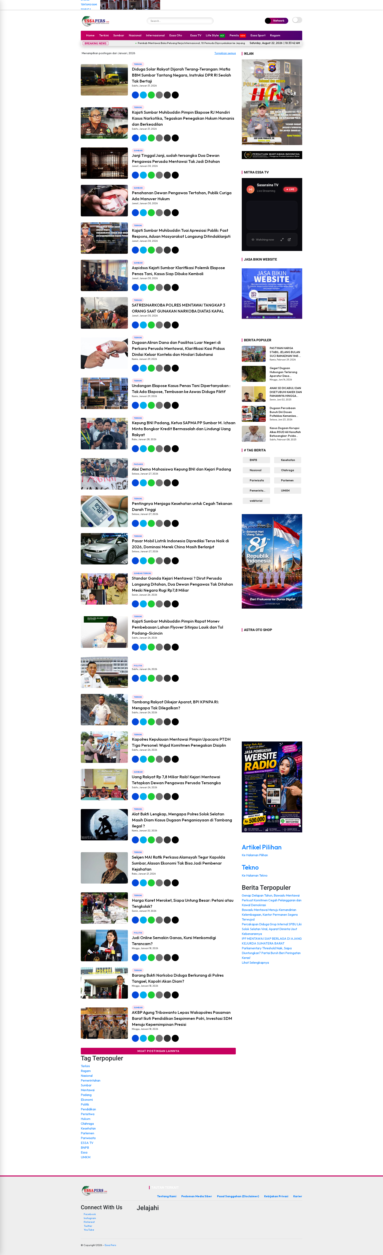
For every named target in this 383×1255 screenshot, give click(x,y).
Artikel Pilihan (262, 847)
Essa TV (195, 35)
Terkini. (138, 64)
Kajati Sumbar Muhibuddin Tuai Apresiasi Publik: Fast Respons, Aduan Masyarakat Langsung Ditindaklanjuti (181, 233)
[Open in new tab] (289, 239)
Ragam (275, 35)
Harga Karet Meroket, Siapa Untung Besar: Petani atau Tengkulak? (182, 903)
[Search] (209, 20)
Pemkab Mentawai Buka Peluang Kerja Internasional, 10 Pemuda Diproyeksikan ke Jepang (135, 43)
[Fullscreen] (282, 239)
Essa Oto (175, 35)
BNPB (85, 1148)
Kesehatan (88, 1128)
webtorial (255, 501)
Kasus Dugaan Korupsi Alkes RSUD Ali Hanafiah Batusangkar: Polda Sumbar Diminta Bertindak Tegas (285, 432)
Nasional (135, 35)
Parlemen (87, 1133)
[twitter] (143, 95)
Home (90, 35)
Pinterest (89, 1221)
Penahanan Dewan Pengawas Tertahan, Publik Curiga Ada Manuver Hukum (182, 195)
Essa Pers (110, 1245)
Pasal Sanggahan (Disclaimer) (238, 1196)
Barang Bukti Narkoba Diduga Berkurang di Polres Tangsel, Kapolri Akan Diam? (178, 978)
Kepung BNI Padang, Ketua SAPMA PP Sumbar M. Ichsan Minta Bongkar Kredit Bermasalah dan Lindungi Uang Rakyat (183, 428)
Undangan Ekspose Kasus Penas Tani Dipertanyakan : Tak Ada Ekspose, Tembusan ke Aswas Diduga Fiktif (181, 388)
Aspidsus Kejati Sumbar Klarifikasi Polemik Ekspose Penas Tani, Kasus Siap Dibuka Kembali (178, 270)
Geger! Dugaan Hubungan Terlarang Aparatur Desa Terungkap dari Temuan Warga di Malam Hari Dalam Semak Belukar (285, 372)
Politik (138, 665)
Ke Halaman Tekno (255, 875)
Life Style (215, 35)
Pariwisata (88, 1138)
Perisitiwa (87, 1114)
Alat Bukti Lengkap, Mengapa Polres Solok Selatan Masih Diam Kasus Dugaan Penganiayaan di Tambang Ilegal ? (182, 819)
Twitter (88, 1225)
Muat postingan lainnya (158, 1051)
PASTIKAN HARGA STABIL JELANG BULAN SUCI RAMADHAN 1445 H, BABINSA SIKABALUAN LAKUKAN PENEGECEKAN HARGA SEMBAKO (285, 352)
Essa (84, 1152)
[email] (167, 95)
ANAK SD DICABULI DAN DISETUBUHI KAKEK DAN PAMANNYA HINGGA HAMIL (286, 392)
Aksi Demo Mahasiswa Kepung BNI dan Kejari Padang (181, 469)
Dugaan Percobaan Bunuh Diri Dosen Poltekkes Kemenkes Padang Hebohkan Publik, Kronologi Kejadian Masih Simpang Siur (286, 412)
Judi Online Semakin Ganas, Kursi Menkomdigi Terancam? (174, 940)
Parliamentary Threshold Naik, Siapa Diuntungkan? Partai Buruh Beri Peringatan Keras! (271, 953)
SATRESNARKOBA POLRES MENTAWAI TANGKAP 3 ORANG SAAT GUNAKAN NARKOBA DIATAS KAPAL (178, 308)
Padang (138, 464)
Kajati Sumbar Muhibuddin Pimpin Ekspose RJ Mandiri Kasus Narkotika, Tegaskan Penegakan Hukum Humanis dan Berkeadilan (183, 118)
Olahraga (87, 1124)
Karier (297, 1196)
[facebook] (135, 95)
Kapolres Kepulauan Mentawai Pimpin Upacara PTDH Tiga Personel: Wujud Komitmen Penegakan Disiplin (181, 742)
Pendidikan (88, 1109)
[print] (159, 95)
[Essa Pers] (96, 20)
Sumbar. (138, 188)
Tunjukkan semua (225, 53)
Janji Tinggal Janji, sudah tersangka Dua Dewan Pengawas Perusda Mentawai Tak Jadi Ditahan (176, 158)
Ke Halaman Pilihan (255, 855)
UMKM (85, 1157)
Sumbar (118, 35)
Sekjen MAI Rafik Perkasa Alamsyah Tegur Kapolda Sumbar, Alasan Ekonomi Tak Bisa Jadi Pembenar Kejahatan (178, 863)
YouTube (89, 1229)
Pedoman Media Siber (196, 1196)
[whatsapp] (151, 95)
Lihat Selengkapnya (255, 962)
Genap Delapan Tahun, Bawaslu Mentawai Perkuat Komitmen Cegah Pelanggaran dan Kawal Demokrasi (271, 900)
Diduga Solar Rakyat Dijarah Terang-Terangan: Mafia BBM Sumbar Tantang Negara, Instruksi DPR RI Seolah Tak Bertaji (181, 75)
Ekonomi (87, 1100)
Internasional (155, 35)
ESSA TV (87, 1143)
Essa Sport (258, 35)
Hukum (85, 1119)
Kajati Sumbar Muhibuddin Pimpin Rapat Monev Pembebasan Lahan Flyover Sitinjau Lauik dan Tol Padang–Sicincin (177, 627)
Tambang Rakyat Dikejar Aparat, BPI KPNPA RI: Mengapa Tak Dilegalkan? (175, 704)
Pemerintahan (90, 1080)
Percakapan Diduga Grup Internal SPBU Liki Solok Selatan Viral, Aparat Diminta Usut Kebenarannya (272, 929)
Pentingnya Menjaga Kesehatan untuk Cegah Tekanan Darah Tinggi (182, 506)
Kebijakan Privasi (276, 1196)
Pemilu (237, 35)
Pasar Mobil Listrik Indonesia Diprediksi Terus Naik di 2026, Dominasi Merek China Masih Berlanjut (180, 543)
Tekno (250, 867)
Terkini (104, 35)
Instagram (90, 1218)
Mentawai (88, 1090)
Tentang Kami (89, 4)
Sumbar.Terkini (142, 573)
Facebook (90, 1214)
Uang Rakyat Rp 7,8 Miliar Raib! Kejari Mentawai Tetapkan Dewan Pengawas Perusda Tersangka (176, 779)
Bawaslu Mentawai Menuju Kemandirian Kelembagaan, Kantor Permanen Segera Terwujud (270, 914)
